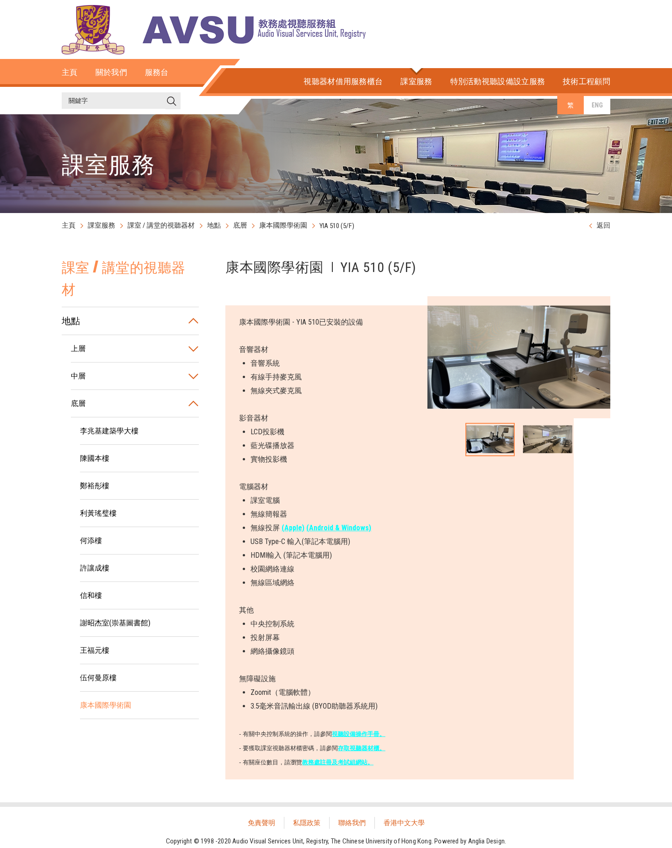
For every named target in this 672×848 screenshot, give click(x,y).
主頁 (68, 225)
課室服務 (101, 225)
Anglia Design (486, 841)
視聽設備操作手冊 (355, 734)
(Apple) (293, 527)
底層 (240, 225)
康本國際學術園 (283, 225)
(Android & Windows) (338, 527)
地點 (214, 225)
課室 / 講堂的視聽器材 (161, 225)
